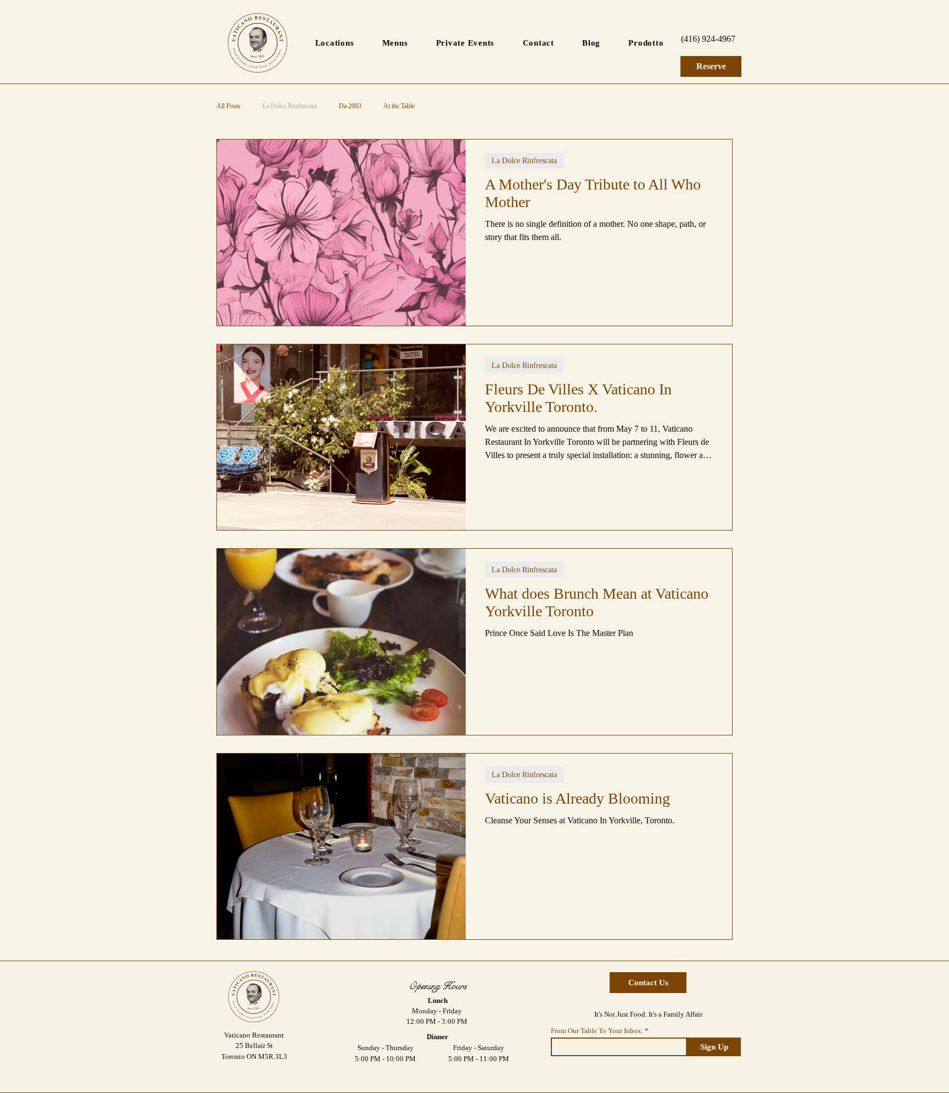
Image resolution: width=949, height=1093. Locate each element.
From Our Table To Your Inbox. (597, 1030)
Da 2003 (350, 106)
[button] (334, 43)
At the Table (399, 106)
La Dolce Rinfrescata (290, 106)
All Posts (228, 106)
